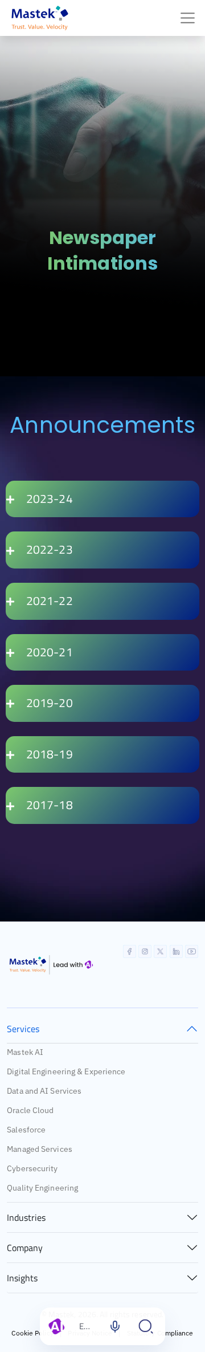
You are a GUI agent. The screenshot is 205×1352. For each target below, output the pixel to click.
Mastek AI (25, 1052)
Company (25, 1247)
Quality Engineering (42, 1188)
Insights (22, 1278)
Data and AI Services (44, 1091)
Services (23, 1029)
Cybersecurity (32, 1168)
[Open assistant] (145, 1326)
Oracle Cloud (30, 1110)
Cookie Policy (32, 1333)
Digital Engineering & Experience (66, 1071)
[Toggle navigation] (187, 18)
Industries (26, 1217)
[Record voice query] (115, 1326)
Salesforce (26, 1129)
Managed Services (39, 1149)
